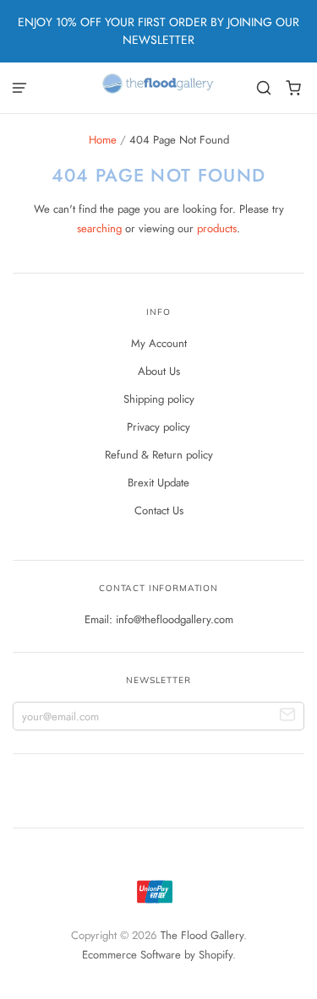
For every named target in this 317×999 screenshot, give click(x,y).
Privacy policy (158, 427)
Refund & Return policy (159, 455)
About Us (159, 371)
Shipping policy (158, 399)
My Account (159, 343)
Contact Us (158, 510)
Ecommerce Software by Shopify (157, 955)
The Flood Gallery (202, 935)
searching (99, 228)
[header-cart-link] (294, 88)
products (217, 228)
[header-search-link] (264, 88)
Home (103, 140)
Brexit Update (158, 483)
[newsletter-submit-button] (288, 716)
